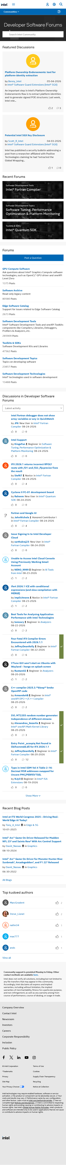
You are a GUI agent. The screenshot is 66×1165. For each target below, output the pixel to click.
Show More (32, 795)
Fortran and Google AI (24, 513)
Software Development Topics (19, 358)
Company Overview (13, 1007)
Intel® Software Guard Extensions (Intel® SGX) (32, 84)
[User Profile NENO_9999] (5, 559)
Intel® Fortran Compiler (26, 520)
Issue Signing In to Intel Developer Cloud (31, 535)
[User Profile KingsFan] (5, 441)
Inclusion (7, 1042)
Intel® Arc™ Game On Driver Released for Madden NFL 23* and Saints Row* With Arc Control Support (31, 839)
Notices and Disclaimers (24, 1102)
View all (6, 957)
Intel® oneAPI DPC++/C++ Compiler (31, 696)
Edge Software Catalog (15, 305)
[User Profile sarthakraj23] (5, 535)
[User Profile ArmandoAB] (5, 688)
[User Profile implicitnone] (5, 587)
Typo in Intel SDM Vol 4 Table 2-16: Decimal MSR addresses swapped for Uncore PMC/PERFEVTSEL (32, 771)
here (35, 974)
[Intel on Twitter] (11, 1058)
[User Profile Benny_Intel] (33, 61)
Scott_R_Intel (15, 141)
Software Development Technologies (23, 373)
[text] (49, 108)
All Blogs (7, 880)
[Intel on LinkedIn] (18, 1058)
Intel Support (19, 439)
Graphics (32, 846)
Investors (7, 1025)
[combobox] (33, 34)
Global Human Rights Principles (36, 1107)
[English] (54, 4)
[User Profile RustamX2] (5, 664)
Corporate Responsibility (16, 1036)
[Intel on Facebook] (3, 1058)
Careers (6, 1030)
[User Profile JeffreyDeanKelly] (5, 639)
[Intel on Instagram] (34, 1058)
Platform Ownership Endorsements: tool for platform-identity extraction (30, 73)
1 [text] (52, 168)
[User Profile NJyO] (5, 768)
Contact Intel (9, 1013)
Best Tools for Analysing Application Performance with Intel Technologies (32, 615)
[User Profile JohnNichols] (5, 514)
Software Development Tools (19, 321)
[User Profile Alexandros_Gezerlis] (5, 716)
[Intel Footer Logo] (6, 1137)
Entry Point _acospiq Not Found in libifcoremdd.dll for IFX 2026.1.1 (31, 745)
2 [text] (52, 108)
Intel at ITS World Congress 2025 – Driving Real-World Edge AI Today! (30, 818)
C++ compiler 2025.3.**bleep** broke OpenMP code (32, 689)
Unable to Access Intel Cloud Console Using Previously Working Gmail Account (33, 561)
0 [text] (16, 431)
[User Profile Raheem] (5, 493)
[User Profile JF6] (5, 416)
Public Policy (9, 1048)
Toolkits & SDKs (11, 342)
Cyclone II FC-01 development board (32, 492)
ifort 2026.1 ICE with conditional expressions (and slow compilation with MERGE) (34, 589)
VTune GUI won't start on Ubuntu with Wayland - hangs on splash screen (33, 664)
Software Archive (12, 290)
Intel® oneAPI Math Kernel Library (29, 726)
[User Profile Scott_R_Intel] (33, 124)
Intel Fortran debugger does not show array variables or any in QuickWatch (33, 417)
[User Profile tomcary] (5, 615)
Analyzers (46, 622)
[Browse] (11, 13)
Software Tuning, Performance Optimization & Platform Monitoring (31, 447)
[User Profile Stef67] (5, 465)
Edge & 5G (32, 825)
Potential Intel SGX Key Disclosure (25, 135)
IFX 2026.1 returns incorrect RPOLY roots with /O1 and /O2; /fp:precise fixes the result (34, 467)
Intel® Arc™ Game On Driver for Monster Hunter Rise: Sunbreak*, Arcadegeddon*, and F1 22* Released (32, 860)
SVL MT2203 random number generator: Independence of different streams (34, 717)
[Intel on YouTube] (26, 1058)
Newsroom (8, 1019)
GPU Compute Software (16, 268)
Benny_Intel (14, 81)
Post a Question (33, 257)
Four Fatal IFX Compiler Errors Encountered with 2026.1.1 (28, 640)
